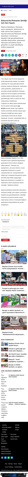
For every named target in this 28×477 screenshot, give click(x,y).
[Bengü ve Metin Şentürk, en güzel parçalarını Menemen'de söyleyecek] (14, 301)
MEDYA (17, 427)
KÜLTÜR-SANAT (6, 427)
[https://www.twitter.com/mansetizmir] (5, 458)
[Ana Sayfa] (1, 10)
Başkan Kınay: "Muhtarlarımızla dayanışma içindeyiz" (13, 333)
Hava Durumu (5, 449)
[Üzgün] (25, 212)
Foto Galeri (4, 434)
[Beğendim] (2, 212)
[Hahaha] (18, 212)
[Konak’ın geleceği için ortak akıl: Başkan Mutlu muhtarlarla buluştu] (14, 279)
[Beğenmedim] (12, 212)
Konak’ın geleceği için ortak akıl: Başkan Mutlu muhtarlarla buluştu (13, 290)
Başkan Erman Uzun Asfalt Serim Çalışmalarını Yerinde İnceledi (12, 268)
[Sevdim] (8, 212)
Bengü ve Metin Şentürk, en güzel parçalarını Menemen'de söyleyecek (13, 312)
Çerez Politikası (9, 467)
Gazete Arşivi (13, 439)
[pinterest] (19, 55)
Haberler (5, 10)
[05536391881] (8, 458)
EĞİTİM (17, 425)
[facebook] (2, 55)
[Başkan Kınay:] (14, 323)
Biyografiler (4, 443)
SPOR (17, 429)
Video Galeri (4, 436)
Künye (15, 463)
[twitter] (6, 55)
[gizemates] (12, 458)
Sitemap (10, 463)
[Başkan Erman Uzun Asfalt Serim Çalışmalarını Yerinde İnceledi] (14, 257)
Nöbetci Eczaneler (6, 453)
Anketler (3, 446)
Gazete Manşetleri (6, 451)
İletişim (20, 463)
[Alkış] (5, 212)
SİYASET (4, 429)
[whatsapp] (9, 55)
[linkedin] (16, 55)
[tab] (5, 222)
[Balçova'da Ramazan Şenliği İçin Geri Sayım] (14, 67)
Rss (6, 463)
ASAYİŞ (4, 425)
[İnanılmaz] (21, 212)
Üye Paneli (13, 434)
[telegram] (12, 55)
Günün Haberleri (14, 436)
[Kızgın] (15, 212)
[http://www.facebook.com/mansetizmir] (2, 458)
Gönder (5, 240)
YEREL (10, 10)
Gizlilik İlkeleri (18, 467)
